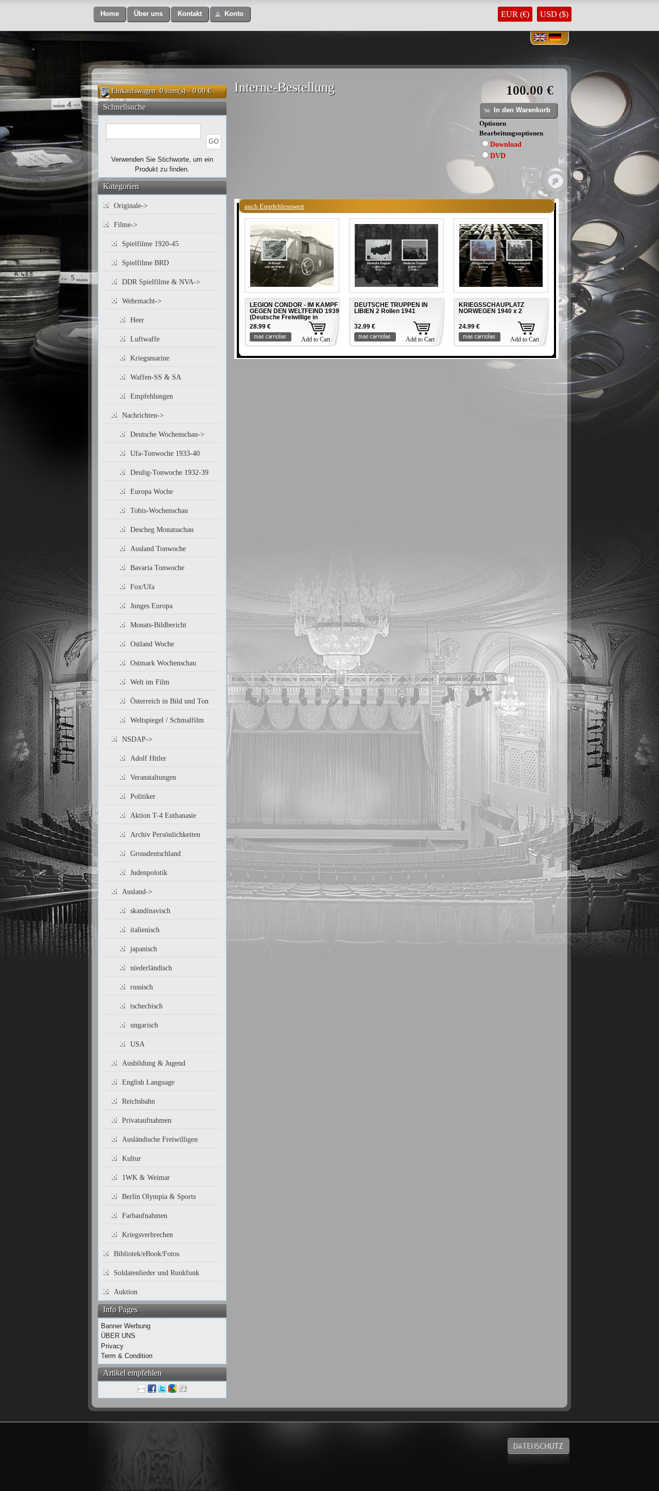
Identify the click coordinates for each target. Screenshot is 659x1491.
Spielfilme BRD (145, 263)
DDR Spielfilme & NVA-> (161, 282)
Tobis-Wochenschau (159, 511)
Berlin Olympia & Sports (159, 1197)
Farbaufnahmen (144, 1216)
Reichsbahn (138, 1101)
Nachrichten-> (143, 415)
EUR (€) (515, 14)
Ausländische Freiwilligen (160, 1139)
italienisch (145, 930)
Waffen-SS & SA (155, 377)
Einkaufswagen (133, 91)
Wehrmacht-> (142, 301)
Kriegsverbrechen (147, 1235)
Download (506, 144)
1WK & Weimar (146, 1177)
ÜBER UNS (118, 1336)
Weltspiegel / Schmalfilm (167, 720)
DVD (498, 156)
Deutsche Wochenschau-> (167, 434)
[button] (109, 14)
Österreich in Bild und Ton (169, 701)
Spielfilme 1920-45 (150, 244)
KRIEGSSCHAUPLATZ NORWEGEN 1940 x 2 (491, 308)
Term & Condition (126, 1356)
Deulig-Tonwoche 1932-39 (169, 472)
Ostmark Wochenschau (163, 663)
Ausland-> (137, 892)
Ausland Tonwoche (158, 549)
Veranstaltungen (153, 777)
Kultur (131, 1158)
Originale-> (131, 206)
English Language (148, 1082)
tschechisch (146, 1006)
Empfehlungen (151, 396)
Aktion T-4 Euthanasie (163, 815)
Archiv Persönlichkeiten (165, 834)
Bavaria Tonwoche (157, 568)
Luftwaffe (145, 339)
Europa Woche (151, 491)
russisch (141, 987)
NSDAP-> (137, 739)
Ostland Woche (152, 644)
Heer (137, 320)
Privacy (112, 1346)
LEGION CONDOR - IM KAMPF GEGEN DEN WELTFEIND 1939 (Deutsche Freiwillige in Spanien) (294, 314)
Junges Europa (151, 606)
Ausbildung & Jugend (153, 1063)
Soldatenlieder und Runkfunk (156, 1273)
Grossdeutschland (155, 854)
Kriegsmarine (149, 358)
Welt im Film (149, 682)
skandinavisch (150, 911)
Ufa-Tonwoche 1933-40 (165, 453)
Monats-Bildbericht (158, 625)
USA (137, 1044)
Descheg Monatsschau (162, 530)
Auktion (125, 1292)
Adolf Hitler (148, 758)
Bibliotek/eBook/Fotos (146, 1254)
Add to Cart (315, 339)
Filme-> (125, 225)
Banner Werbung (125, 1326)
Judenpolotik (148, 873)
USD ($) (554, 14)
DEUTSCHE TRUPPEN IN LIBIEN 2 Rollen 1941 (391, 308)
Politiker (142, 796)
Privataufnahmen (146, 1120)
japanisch (143, 949)
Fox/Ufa (142, 587)
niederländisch (151, 968)
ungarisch (144, 1025)
